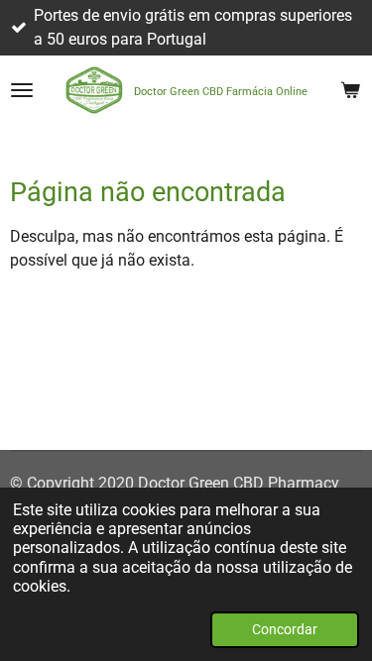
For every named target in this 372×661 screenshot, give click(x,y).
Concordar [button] (284, 629)
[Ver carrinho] (350, 90)
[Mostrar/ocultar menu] (22, 90)
